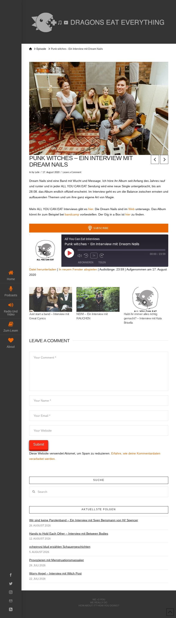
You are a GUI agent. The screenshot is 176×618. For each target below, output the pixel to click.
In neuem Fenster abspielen (78, 269)
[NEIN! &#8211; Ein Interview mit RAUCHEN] (97, 299)
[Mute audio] (79, 256)
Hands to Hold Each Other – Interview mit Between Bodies (68, 533)
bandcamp (72, 214)
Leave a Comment (72, 172)
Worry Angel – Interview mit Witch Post (55, 573)
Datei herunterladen (42, 269)
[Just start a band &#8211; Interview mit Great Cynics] (50, 299)
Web (131, 209)
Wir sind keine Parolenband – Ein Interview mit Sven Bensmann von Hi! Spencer (83, 520)
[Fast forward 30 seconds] (102, 255)
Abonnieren (85, 262)
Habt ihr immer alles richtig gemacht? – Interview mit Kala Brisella (143, 318)
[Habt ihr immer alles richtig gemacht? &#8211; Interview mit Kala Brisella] (145, 299)
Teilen (102, 262)
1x (94, 255)
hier (90, 209)
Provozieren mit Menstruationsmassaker (56, 560)
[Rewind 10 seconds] (86, 255)
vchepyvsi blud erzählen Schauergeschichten (59, 546)
